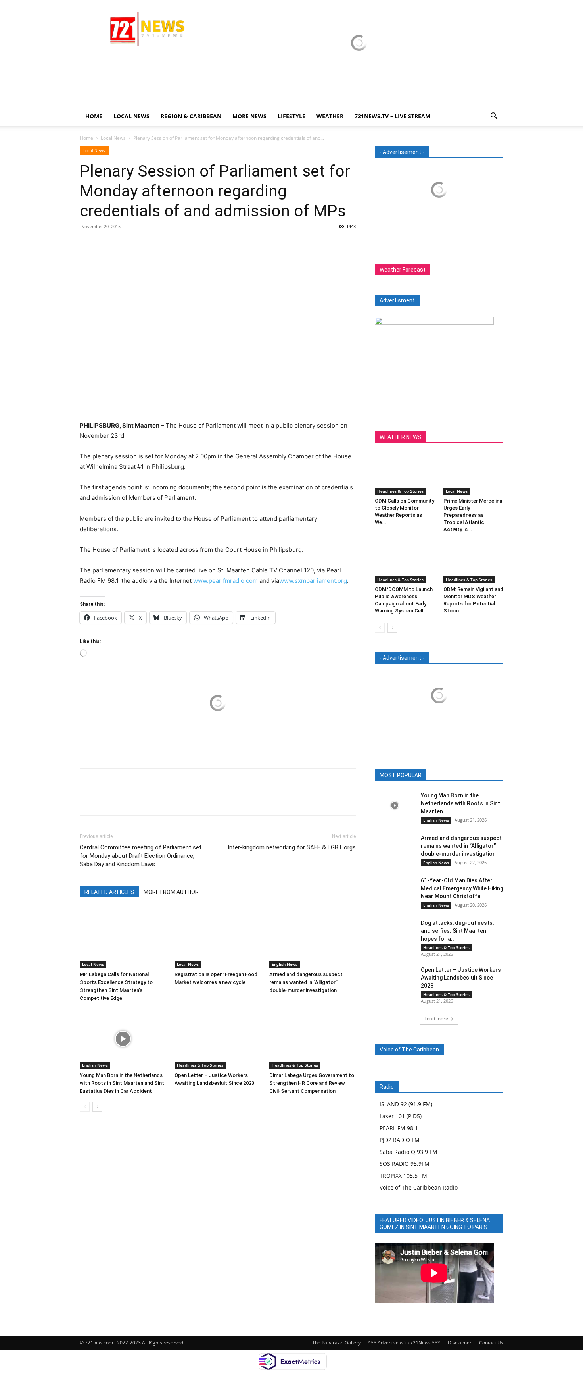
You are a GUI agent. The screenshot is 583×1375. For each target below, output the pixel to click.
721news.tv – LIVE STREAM (392, 116)
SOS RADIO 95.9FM (405, 1163)
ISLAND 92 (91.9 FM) (406, 1104)
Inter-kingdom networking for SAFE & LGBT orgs (292, 847)
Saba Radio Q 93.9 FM (408, 1151)
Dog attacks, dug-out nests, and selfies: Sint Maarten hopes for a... (457, 931)
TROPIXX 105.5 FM (403, 1175)
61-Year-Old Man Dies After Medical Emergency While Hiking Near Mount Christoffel (462, 888)
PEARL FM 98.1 (399, 1128)
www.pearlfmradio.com (225, 580)
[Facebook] (88, 244)
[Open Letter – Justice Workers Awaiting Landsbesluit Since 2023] (218, 1039)
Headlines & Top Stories (200, 1065)
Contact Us (491, 1342)
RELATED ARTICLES (109, 892)
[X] (106, 244)
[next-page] (97, 1107)
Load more (436, 1018)
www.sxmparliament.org (313, 580)
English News (284, 964)
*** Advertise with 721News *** (404, 1342)
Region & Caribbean (191, 116)
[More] (161, 244)
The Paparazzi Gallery (336, 1342)
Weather (329, 116)
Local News (131, 116)
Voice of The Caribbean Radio (419, 1187)
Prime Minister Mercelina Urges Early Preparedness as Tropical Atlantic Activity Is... (472, 515)
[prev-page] (85, 1107)
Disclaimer (460, 1342)
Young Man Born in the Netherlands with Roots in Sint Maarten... (460, 803)
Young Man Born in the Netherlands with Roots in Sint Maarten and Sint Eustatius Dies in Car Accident (122, 1083)
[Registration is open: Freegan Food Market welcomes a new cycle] (218, 938)
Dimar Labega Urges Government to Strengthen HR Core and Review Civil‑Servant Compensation (311, 1083)
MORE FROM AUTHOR (171, 892)
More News (249, 116)
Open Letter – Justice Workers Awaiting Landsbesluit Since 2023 (461, 978)
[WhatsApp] (142, 244)
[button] (493, 117)
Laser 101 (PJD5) (401, 1116)
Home (93, 116)
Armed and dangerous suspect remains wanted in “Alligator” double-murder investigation (306, 982)
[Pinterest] (124, 244)
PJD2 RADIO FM (400, 1140)
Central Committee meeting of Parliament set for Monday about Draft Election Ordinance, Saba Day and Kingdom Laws (140, 856)
